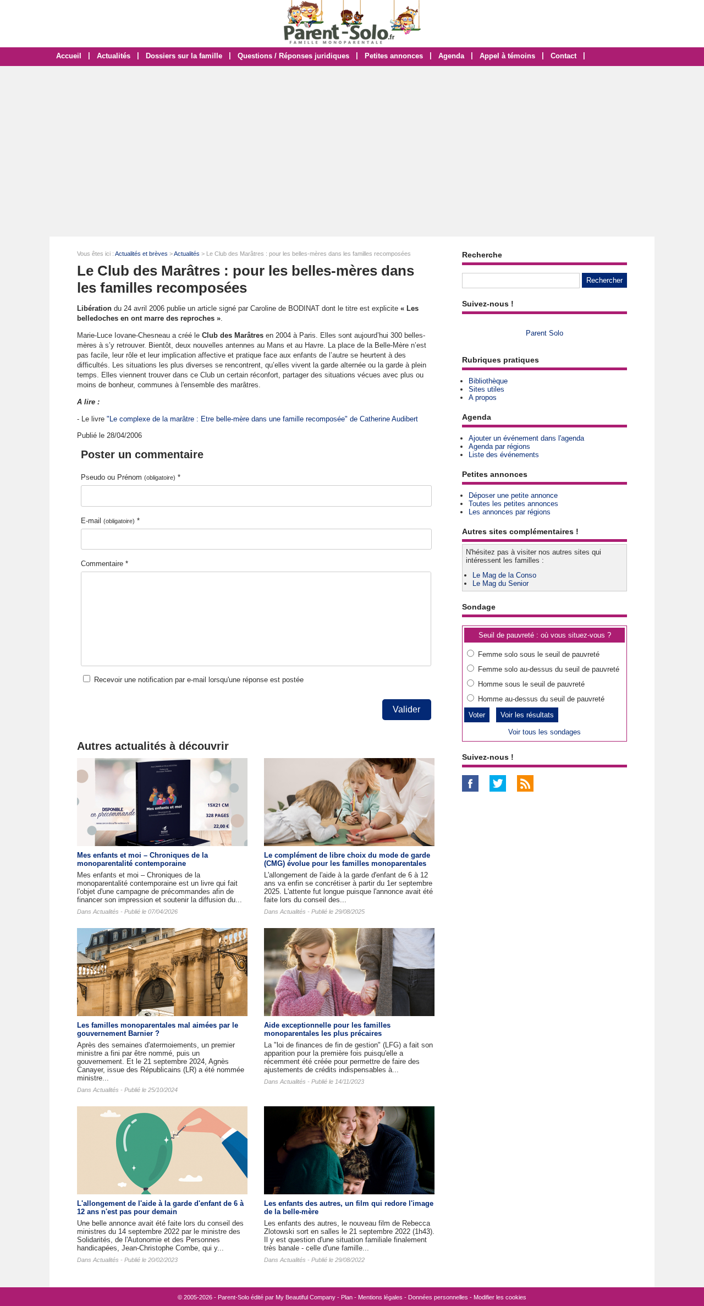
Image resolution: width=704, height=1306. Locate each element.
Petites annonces (394, 56)
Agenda (451, 56)
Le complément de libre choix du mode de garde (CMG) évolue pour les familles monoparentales (347, 859)
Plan (347, 1297)
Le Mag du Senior (500, 583)
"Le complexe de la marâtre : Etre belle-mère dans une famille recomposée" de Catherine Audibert (262, 419)
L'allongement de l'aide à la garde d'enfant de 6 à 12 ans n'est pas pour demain (160, 1207)
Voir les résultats (527, 715)
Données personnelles (438, 1297)
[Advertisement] (352, 151)
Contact (563, 56)
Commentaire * (104, 563)
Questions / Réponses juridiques (293, 56)
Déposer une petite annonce (513, 495)
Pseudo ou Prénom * (130, 477)
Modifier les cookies (500, 1297)
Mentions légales (380, 1297)
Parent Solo (544, 333)
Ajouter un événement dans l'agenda (526, 438)
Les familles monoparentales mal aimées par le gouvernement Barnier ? (157, 1029)
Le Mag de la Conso (504, 575)
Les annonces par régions (510, 512)
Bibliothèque (488, 381)
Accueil (68, 56)
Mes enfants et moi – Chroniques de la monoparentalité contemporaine (142, 859)
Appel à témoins (507, 56)
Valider (406, 709)
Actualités (113, 56)
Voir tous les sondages (544, 732)
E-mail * (110, 521)
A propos (483, 397)
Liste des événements (504, 455)
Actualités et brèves (141, 253)
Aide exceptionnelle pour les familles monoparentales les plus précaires (327, 1029)
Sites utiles (486, 389)
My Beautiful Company (306, 1297)
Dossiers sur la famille (184, 56)
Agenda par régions (499, 446)
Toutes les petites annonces (513, 504)
